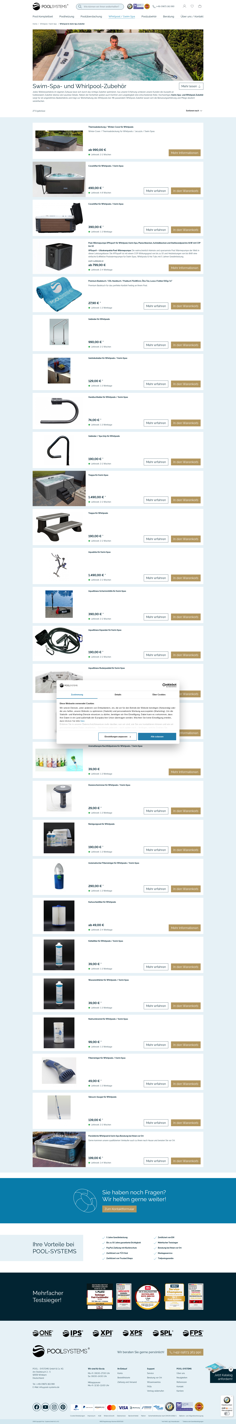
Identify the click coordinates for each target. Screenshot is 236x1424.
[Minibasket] (199, 6)
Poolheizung (66, 16)
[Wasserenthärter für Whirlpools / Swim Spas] (59, 994)
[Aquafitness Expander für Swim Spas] (59, 643)
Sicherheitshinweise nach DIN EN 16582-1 (162, 1416)
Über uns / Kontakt (192, 16)
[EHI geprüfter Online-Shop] (147, 6)
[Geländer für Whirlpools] (59, 333)
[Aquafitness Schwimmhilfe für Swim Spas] (59, 605)
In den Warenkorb (185, 191)
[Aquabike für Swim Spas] (59, 566)
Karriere (180, 1391)
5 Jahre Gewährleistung (117, 1237)
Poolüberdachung (91, 16)
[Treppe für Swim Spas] (59, 488)
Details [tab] (118, 694)
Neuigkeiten (182, 1378)
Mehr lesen (189, 86)
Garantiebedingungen (197, 1421)
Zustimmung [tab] (77, 694)
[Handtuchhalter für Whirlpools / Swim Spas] (59, 411)
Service (150, 1373)
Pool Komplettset (43, 16)
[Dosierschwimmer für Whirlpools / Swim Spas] (59, 799)
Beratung (168, 16)
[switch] (227, 1413)
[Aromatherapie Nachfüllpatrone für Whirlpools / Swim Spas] (59, 760)
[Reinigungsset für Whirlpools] (59, 838)
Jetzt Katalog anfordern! (223, 1377)
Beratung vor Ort (154, 1378)
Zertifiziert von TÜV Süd (117, 1253)
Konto (120, 1373)
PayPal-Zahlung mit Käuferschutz (121, 1248)
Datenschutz (121, 1416)
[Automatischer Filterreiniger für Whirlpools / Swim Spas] (59, 877)
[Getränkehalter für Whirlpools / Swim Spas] (59, 372)
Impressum (91, 1416)
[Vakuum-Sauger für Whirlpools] (59, 1111)
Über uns (181, 1373)
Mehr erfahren (156, 191)
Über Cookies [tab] (159, 694)
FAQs (149, 1386)
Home (35, 24)
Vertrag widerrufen (155, 1391)
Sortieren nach (192, 111)
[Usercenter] (184, 6)
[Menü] (231, 1397)
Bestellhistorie (123, 1378)
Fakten (143, 1416)
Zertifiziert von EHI (166, 1237)
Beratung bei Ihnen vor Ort (170, 1248)
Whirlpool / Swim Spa (122, 16)
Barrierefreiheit (133, 1416)
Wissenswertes (154, 1382)
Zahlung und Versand (127, 1382)
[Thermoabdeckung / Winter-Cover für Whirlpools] (59, 141)
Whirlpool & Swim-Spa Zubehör (72, 24)
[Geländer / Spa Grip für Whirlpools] (59, 450)
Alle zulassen (157, 736)
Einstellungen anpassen (116, 736)
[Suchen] (80, 6)
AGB (99, 1416)
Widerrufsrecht (109, 1416)
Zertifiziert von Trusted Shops (119, 1258)
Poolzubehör (149, 16)
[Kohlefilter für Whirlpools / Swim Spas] (59, 955)
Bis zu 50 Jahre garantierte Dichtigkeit (123, 1243)
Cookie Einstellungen (77, 1416)
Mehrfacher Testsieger (168, 1243)
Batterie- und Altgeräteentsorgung (191, 1416)
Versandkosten (175, 1421)
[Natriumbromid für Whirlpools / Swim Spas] (59, 1033)
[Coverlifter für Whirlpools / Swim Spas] (59, 179)
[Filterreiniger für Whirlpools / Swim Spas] (59, 1072)
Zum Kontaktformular (119, 1209)
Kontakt (180, 1386)
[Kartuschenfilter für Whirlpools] (59, 916)
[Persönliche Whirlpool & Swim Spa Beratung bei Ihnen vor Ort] (59, 1149)
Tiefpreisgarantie (165, 1258)
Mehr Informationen (184, 153)
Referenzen (182, 1382)
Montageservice (165, 1253)
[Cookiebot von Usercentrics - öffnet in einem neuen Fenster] (164, 685)
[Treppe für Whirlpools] (59, 527)
